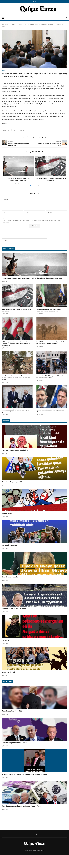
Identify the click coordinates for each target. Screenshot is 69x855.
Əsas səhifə (5, 24)
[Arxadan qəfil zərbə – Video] (34, 697)
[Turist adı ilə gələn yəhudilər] (34, 468)
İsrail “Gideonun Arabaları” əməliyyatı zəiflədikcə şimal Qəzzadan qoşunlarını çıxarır (51, 342)
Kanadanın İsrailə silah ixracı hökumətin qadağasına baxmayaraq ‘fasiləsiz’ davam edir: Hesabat (16, 377)
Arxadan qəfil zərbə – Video (13, 711)
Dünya (13, 24)
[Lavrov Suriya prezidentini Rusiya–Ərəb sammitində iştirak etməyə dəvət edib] (51, 295)
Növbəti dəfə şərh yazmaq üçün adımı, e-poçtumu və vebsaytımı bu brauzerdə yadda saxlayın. (32, 221)
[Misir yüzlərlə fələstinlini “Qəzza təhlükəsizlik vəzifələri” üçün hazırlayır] (51, 362)
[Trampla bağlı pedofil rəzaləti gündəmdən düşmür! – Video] (34, 760)
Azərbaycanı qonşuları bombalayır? (15, 450)
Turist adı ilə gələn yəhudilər (13, 482)
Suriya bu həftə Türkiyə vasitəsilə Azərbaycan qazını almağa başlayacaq (15, 411)
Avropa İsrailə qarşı (9, 545)
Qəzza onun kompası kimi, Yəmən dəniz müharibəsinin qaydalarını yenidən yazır (32, 278)
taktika (15, 130)
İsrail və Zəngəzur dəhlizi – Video (14, 743)
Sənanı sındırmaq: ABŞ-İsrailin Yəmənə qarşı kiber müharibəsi (17, 310)
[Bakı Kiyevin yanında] (34, 563)
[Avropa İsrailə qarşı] (34, 531)
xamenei (22, 130)
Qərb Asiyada (7, 640)
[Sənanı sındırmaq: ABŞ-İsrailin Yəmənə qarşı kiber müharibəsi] (50, 166)
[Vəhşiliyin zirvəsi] (34, 658)
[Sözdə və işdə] (34, 500)
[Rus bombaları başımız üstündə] (34, 595)
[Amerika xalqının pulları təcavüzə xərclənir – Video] (34, 792)
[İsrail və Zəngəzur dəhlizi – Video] (34, 729)
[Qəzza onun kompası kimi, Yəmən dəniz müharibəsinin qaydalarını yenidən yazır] (18, 166)
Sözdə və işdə (7, 514)
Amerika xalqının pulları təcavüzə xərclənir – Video (21, 806)
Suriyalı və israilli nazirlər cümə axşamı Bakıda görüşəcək (50, 411)
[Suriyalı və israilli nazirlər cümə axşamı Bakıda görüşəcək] (51, 396)
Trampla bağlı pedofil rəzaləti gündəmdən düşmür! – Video (24, 774)
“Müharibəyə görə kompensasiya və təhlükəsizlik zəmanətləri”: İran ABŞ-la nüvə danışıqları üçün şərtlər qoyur (16, 343)
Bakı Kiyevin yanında (10, 577)
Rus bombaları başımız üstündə (14, 609)
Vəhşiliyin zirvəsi (8, 672)
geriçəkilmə (6, 130)
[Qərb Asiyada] (34, 626)
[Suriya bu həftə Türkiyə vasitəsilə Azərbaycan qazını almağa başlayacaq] (17, 396)
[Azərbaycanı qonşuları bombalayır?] (34, 436)
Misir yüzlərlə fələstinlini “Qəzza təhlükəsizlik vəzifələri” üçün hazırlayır (50, 377)
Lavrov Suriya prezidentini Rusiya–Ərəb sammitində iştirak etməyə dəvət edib (48, 310)
